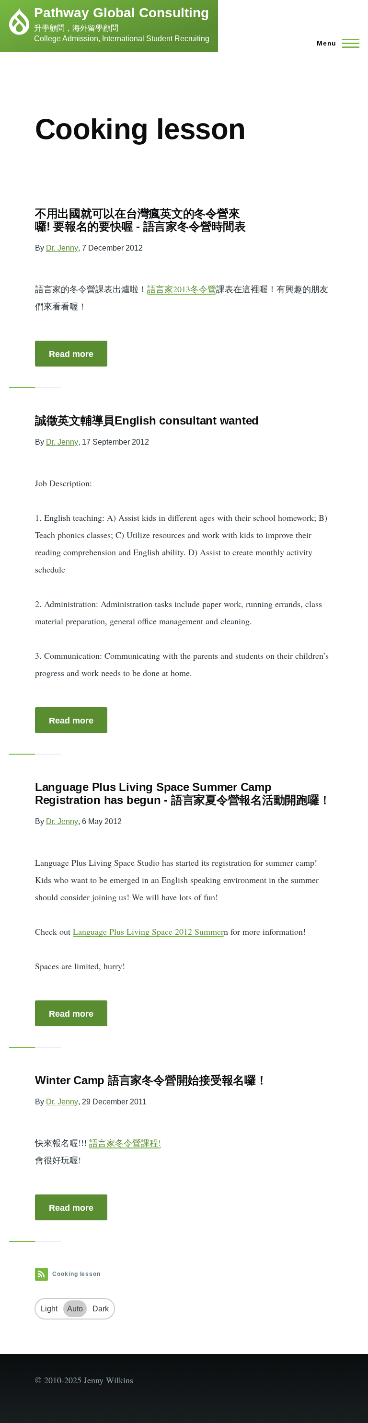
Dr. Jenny (62, 248)
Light (49, 1309)
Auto (75, 1309)
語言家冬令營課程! (125, 1142)
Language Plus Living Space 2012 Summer (148, 931)
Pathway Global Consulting (121, 12)
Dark (100, 1309)
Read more (71, 354)
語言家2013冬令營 (181, 289)
